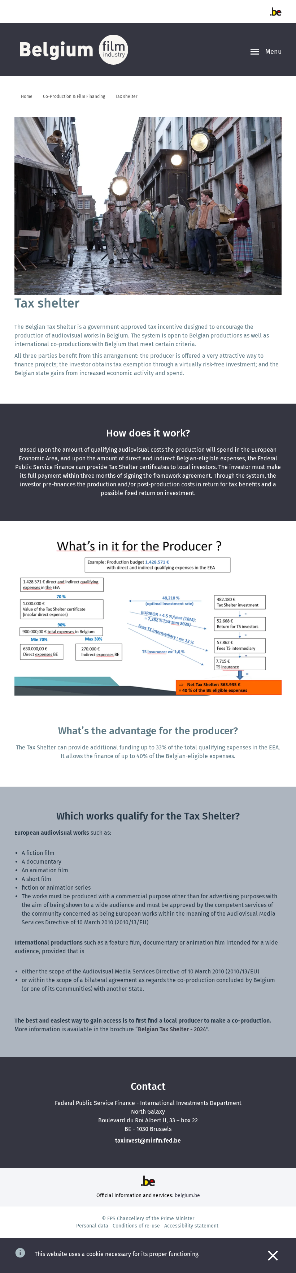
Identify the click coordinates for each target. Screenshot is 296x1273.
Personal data (92, 1226)
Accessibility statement (191, 1226)
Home (26, 96)
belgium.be (187, 1195)
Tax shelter (127, 96)
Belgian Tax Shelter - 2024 (172, 1029)
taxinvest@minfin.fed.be (148, 1140)
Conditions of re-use (136, 1226)
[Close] (273, 1255)
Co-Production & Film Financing (74, 96)
